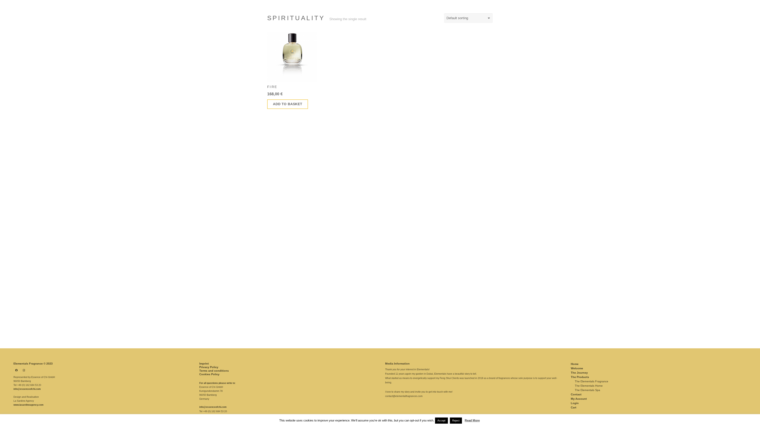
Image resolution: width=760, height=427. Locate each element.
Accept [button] (441, 420)
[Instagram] (24, 370)
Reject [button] (456, 420)
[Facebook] (16, 370)
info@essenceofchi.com (27, 389)
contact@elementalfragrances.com (404, 396)
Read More (472, 420)
